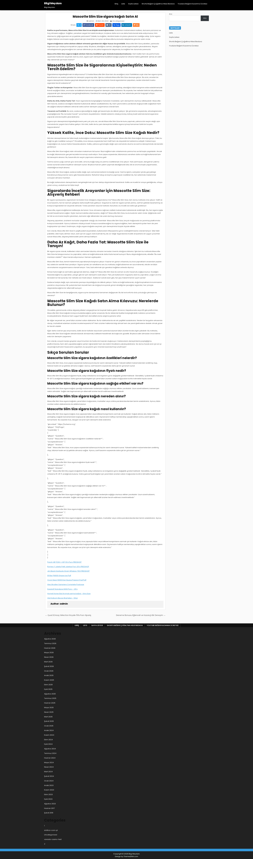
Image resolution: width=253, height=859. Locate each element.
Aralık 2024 (49, 730)
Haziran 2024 (49, 758)
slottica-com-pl (51, 830)
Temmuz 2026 (50, 643)
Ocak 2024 (48, 781)
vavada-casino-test (53, 839)
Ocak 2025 (48, 726)
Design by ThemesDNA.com (126, 856)
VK (110, 25)
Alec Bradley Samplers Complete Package (65, 584)
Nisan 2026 (48, 657)
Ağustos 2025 (50, 694)
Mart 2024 (48, 771)
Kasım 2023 (49, 790)
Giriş (116, 3)
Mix (137, 25)
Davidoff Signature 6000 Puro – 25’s (62, 589)
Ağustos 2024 (50, 748)
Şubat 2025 (49, 721)
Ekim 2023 (48, 794)
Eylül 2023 (48, 799)
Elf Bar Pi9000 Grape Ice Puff (59, 575)
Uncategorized (118, 21)
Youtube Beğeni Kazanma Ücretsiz (192, 3)
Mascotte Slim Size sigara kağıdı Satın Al (105, 16)
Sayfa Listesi (133, 3)
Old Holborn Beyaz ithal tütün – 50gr (62, 598)
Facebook (89, 25)
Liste (123, 3)
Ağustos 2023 (50, 803)
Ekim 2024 (48, 739)
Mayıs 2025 (49, 707)
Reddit (101, 25)
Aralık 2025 (48, 675)
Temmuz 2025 (50, 698)
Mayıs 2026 (49, 652)
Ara (170, 14)
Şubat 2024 (49, 776)
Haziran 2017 (49, 808)
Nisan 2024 (49, 767)
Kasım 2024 (49, 735)
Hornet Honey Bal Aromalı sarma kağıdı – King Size (69, 593)
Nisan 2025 (48, 712)
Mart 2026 (48, 661)
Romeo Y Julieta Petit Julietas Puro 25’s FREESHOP (68, 566)
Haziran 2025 (49, 703)
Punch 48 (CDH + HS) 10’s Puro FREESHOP (64, 562)
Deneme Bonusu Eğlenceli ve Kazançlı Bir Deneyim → (141, 615)
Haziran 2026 (49, 648)
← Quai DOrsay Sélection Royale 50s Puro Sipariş (68, 615)
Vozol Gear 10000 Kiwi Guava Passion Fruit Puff (66, 580)
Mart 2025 (48, 716)
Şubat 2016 (48, 813)
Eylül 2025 (48, 689)
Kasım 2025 (49, 680)
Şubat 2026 (49, 666)
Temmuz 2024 (50, 753)
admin (91, 21)
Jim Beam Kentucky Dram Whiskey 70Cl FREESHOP (68, 571)
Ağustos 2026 (50, 639)
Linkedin (128, 25)
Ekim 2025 (48, 684)
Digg (118, 25)
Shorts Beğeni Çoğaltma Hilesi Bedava (158, 3)
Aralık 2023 (48, 785)
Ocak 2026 (48, 671)
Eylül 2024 (48, 744)
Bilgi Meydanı (53, 3)
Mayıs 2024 (49, 762)
